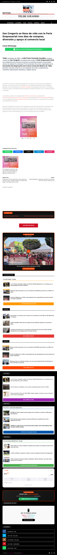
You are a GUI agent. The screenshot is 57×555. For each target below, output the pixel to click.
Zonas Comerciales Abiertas (45, 97)
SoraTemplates (10, 553)
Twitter (28, 151)
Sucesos (12, 26)
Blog (22, 553)
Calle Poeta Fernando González (34, 58)
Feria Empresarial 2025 (45, 60)
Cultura (5, 26)
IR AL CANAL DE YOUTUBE (28, 268)
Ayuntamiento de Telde (22, 99)
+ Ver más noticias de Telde (28, 303)
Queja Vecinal (25, 26)
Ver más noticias (28, 225)
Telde (24, 23)
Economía (11, 42)
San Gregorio (15, 60)
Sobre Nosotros (6, 1)
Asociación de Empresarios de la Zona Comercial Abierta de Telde (27, 66)
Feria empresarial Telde (20, 42)
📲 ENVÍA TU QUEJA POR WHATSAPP (28, 499)
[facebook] (47, 1)
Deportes (36, 23)
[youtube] (51, 1)
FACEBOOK (10, 531)
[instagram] (54, 553)
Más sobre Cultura (28, 399)
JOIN (15, 548)
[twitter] (49, 1)
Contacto (18, 1)
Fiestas (43, 23)
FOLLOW (15, 535)
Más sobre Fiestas (28, 367)
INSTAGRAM (10, 539)
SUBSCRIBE (16, 544)
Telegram (39, 151)
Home (4, 23)
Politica (30, 23)
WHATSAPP (10, 548)
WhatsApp (7, 151)
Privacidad (12, 1)
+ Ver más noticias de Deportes (28, 465)
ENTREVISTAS (10, 23)
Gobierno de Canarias (31, 96)
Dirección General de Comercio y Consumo (15, 97)
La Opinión (18, 23)
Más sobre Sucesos (28, 336)
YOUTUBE (10, 544)
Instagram (49, 151)
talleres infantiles (26, 87)
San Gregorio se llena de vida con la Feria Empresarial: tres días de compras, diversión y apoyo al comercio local (10, 171)
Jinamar (18, 26)
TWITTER (9, 535)
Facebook (17, 151)
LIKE (15, 531)
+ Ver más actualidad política (28, 432)
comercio (6, 42)
